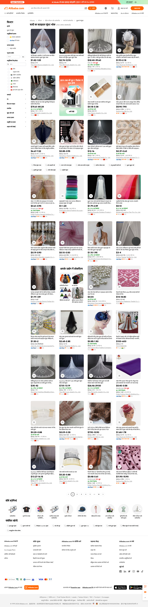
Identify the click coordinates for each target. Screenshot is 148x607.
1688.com (51, 597)
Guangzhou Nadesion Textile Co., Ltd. (128, 301)
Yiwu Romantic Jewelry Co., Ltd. (41, 113)
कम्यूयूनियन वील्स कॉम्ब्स (14, 530)
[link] (145, 586)
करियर (6, 558)
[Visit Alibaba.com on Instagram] (133, 571)
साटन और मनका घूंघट (66, 165)
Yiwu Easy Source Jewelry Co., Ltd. (42, 65)
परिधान (40, 20)
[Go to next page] (103, 494)
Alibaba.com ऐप (87, 587)
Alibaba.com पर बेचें (125, 546)
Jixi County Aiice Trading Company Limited (100, 347)
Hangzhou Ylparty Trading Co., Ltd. (70, 156)
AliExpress (43, 597)
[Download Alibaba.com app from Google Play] (136, 587)
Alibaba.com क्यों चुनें (10, 546)
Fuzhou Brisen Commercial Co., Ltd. (71, 257)
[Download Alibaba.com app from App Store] (120, 587)
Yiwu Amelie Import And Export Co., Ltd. (100, 259)
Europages (105, 597)
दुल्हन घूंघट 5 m (85, 526)
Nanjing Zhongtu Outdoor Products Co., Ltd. (100, 212)
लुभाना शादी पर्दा (26, 526)
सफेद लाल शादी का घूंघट (83, 165)
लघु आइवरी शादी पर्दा (116, 165)
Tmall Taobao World (63, 597)
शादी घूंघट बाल (98, 526)
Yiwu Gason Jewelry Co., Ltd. (97, 113)
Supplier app (75, 587)
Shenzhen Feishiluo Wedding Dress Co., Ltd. (100, 69)
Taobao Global (83, 597)
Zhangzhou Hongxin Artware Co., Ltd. (128, 157)
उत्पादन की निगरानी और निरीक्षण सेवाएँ (43, 562)
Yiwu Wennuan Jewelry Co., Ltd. (70, 65)
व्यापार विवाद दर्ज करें (96, 554)
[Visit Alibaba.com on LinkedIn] (125, 571)
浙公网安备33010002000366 (109, 604)
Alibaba (32, 20)
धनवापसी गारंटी (37, 550)
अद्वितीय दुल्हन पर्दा (70, 526)
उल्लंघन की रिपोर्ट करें (96, 566)
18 (98, 494)
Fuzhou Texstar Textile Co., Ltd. (126, 257)
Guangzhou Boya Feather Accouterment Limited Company (71, 210)
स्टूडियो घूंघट (65, 170)
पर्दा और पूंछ (57, 526)
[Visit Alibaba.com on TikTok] (142, 571)
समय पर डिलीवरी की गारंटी (40, 554)
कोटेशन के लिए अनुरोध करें (69, 550)
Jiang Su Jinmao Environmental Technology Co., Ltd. (43, 346)
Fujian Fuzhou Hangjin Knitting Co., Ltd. (43, 214)
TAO (90, 597)
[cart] (112, 8)
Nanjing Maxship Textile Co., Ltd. (70, 346)
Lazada (74, 597)
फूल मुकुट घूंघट (12, 526)
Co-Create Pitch (9, 550)
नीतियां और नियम (37, 566)
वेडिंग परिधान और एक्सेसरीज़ (52, 20)
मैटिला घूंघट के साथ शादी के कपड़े (130, 526)
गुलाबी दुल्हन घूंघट (37, 170)
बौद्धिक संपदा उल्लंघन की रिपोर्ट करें (100, 562)
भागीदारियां (122, 562)
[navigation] (16, 257)
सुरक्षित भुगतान (37, 546)
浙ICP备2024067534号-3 (129, 604)
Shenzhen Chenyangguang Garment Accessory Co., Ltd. (100, 303)
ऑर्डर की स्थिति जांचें (124, 554)
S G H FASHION (121, 346)
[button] (85, 8)
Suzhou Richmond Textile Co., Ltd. (99, 157)
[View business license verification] (94, 604)
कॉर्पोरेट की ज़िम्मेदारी (9, 554)
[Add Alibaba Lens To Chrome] (31, 587)
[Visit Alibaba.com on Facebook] (120, 571)
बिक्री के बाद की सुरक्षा (39, 558)
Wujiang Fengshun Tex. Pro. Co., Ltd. (128, 212)
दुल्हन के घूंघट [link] (80, 20)
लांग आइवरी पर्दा (51, 165)
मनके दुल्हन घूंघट (112, 526)
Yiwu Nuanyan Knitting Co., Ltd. (126, 65)
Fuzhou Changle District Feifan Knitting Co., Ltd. (43, 301)
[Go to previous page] (68, 494)
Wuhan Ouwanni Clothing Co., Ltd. (42, 156)
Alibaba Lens (13, 587)
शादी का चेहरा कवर (100, 165)
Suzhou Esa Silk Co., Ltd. (124, 111)
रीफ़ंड (92, 558)
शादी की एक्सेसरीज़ (68, 20)
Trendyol (97, 597)
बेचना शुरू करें (123, 550)
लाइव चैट (93, 550)
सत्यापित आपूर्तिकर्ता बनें (125, 558)
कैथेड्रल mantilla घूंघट (42, 526)
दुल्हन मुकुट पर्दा (130, 165)
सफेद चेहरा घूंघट (52, 170)
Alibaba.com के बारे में (11, 541)
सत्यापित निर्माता (66, 546)
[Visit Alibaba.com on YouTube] (138, 571)
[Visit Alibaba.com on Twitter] (129, 571)
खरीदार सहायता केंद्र (96, 546)
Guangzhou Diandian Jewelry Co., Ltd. (43, 257)
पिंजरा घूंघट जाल (37, 165)
